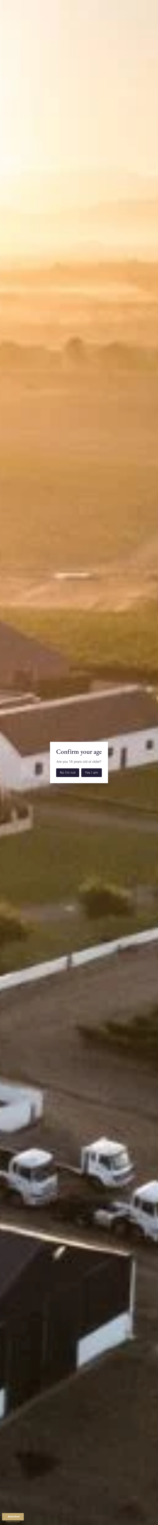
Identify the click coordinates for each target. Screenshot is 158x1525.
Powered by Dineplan (13, 1521)
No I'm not (68, 772)
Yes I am (91, 772)
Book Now (13, 1517)
